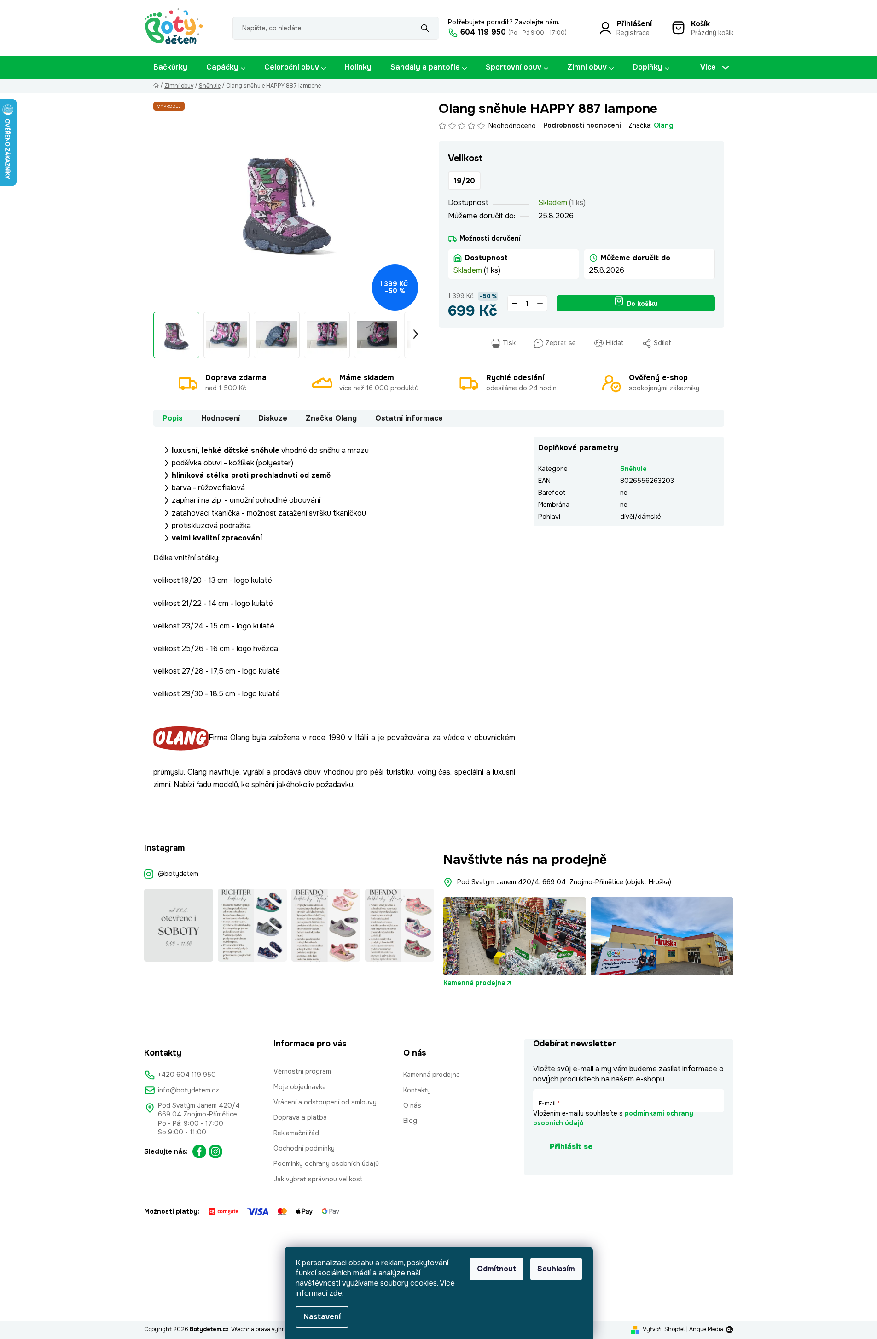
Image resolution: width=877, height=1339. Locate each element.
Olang (664, 125)
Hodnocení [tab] (220, 418)
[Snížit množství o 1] (515, 303)
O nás (412, 1105)
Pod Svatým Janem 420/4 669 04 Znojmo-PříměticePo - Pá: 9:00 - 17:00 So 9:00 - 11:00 (199, 1118)
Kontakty (417, 1090)
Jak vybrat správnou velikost (318, 1179)
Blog (410, 1120)
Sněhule (633, 468)
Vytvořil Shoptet (664, 1329)
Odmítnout (496, 1269)
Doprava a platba (300, 1117)
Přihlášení (634, 24)
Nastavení (322, 1316)
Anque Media (706, 1329)
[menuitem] (170, 67)
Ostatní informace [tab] (409, 418)
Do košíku (642, 304)
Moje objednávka (299, 1087)
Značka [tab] (331, 418)
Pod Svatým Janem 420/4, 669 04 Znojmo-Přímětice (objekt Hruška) (564, 882)
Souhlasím (556, 1269)
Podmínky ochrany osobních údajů (326, 1163)
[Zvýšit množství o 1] (540, 303)
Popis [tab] (173, 418)
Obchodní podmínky (304, 1148)
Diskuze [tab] (272, 418)
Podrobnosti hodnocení (582, 125)
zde (335, 1293)
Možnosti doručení (490, 238)
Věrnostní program (302, 1071)
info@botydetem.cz (188, 1090)
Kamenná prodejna (474, 983)
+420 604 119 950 (187, 1074)
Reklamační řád (296, 1133)
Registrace (633, 33)
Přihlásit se (571, 1146)
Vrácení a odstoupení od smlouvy (325, 1102)
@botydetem (178, 873)
